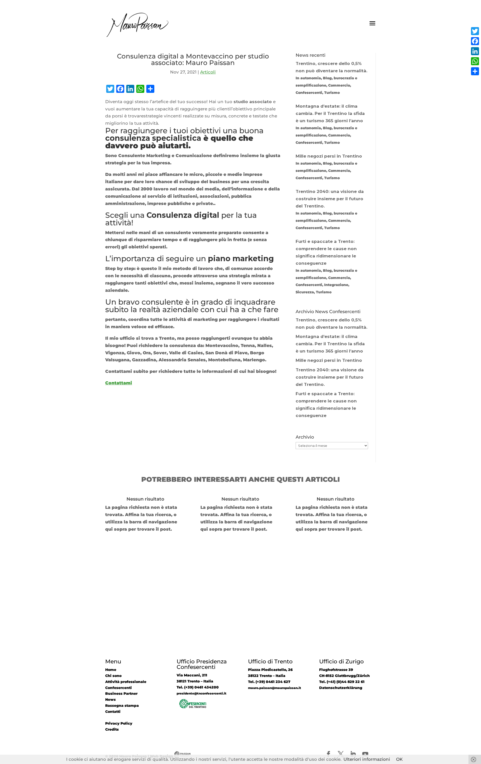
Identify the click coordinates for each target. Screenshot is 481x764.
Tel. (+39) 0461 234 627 (269, 681)
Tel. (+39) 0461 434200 (198, 687)
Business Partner (121, 693)
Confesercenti (118, 687)
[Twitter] (475, 31)
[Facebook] (475, 41)
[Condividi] (475, 71)
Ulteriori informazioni (366, 759)
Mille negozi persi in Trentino (329, 360)
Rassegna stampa (122, 705)
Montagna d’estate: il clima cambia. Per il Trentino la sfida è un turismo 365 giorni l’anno (330, 344)
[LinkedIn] (475, 51)
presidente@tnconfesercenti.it (201, 693)
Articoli (208, 72)
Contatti (113, 711)
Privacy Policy (118, 723)
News (110, 699)
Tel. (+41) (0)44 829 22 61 (342, 681)
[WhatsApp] (475, 61)
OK (399, 759)
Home (110, 669)
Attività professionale (125, 681)
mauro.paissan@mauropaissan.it (274, 688)
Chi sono (113, 675)
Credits (112, 729)
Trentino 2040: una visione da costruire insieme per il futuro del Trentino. (330, 377)
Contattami (118, 382)
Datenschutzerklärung (340, 687)
